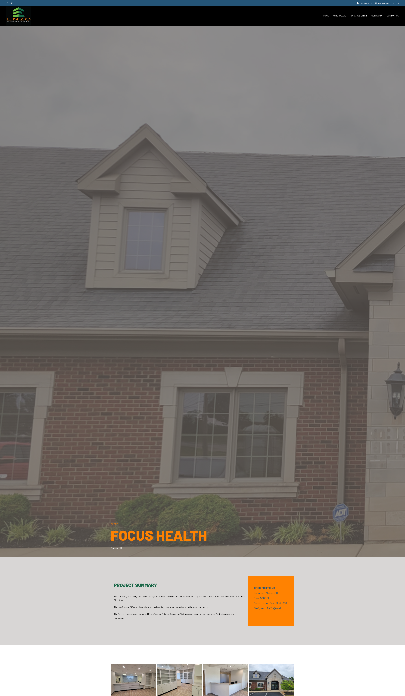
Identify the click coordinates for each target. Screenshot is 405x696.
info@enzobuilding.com (388, 3)
